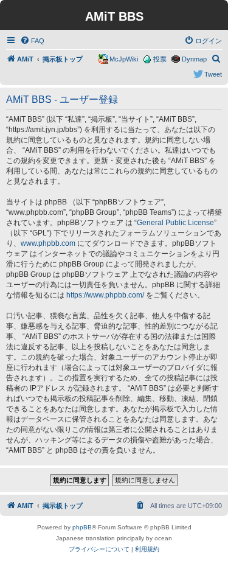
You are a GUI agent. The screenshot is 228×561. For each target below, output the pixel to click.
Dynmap (194, 59)
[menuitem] (32, 40)
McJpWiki (123, 59)
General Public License (175, 222)
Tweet (213, 74)
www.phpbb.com (48, 243)
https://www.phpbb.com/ (105, 295)
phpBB (82, 527)
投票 (160, 59)
